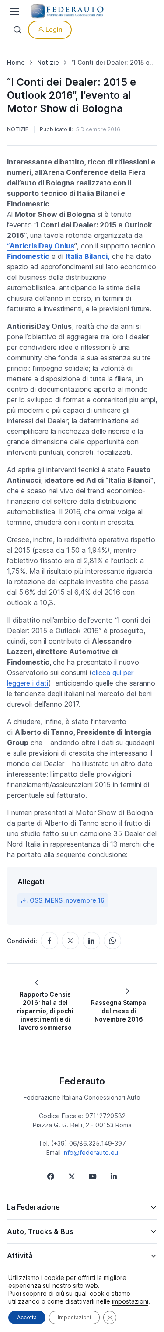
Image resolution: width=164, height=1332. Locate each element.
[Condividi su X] (70, 940)
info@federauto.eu (90, 1152)
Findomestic (28, 256)
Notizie (17, 129)
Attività (20, 1255)
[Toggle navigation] (13, 11)
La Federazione (33, 1207)
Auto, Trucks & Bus (40, 1231)
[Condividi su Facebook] (49, 940)
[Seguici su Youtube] (92, 1176)
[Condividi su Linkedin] (91, 940)
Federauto (82, 1081)
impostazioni (130, 1301)
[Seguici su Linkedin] (113, 1176)
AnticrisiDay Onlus (42, 245)
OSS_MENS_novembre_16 (67, 900)
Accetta (27, 1317)
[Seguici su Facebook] (50, 1176)
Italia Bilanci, (88, 256)
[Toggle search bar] (17, 29)
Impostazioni (74, 1317)
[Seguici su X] (71, 1176)
